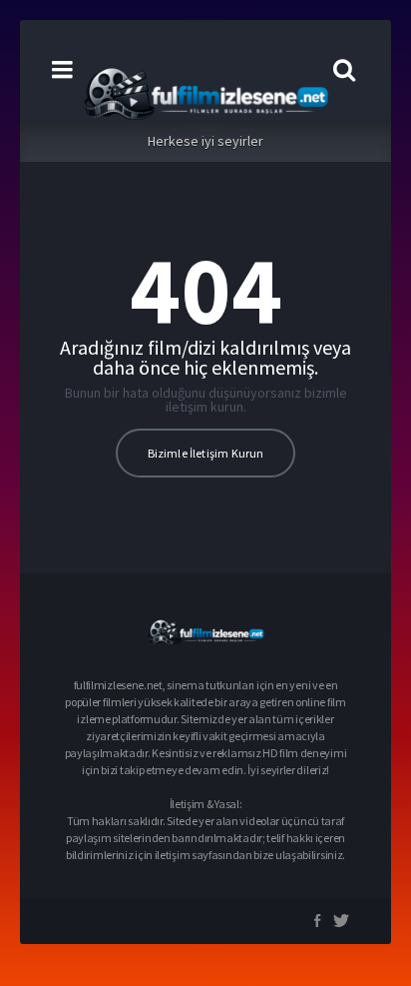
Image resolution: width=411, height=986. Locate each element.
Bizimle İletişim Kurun (206, 453)
